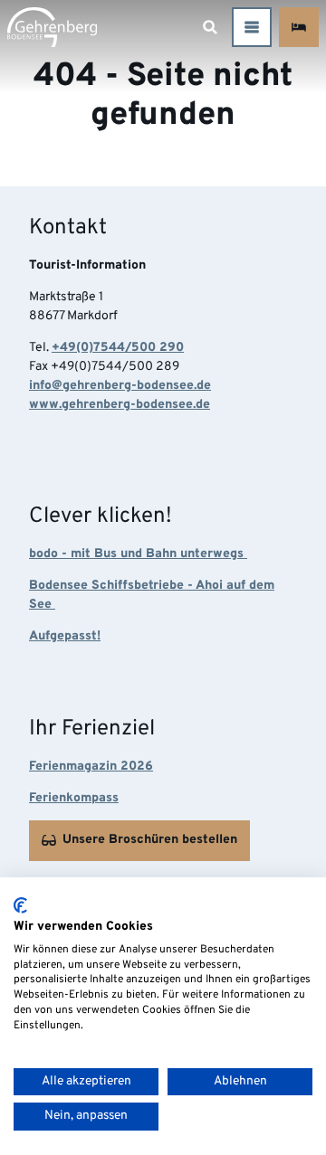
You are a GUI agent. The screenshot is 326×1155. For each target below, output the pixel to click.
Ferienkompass (74, 798)
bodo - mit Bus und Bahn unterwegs (138, 554)
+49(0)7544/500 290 (118, 347)
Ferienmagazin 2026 (91, 766)
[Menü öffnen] (252, 27)
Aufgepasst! (65, 636)
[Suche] (210, 27)
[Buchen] (299, 27)
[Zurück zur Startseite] (52, 27)
